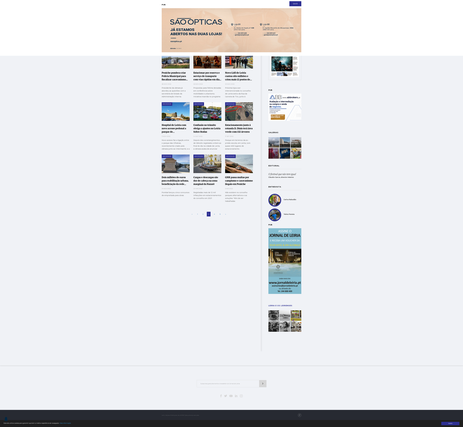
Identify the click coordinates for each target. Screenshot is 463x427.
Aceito (450, 423)
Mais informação (65, 423)
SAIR (295, 4)
